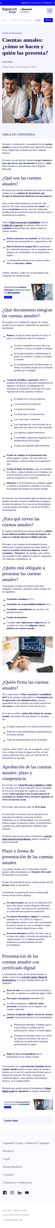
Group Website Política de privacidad (16, 1215)
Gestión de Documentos (21, 20)
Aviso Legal (7, 1210)
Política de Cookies (20, 1210)
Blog (4, 20)
